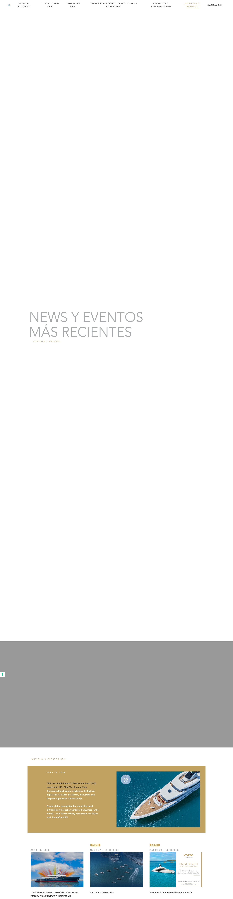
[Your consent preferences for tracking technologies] (2, 674)
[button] (114, 5)
